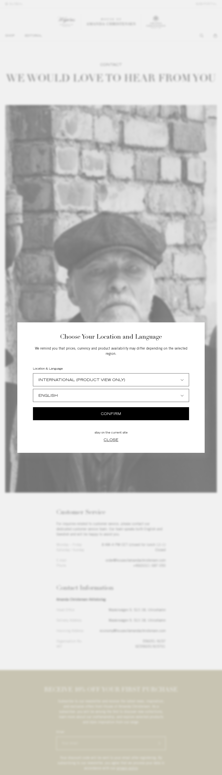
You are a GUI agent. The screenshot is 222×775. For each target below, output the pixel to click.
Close (111, 440)
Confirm (111, 414)
